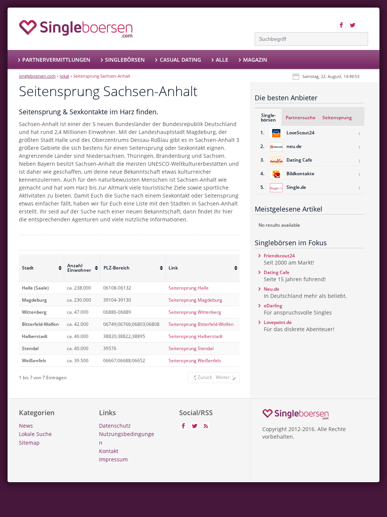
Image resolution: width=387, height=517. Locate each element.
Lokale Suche (35, 434)
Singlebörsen (125, 59)
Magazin (255, 59)
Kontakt (108, 451)
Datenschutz (115, 425)
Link (173, 268)
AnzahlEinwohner (79, 267)
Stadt (28, 268)
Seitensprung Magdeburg (195, 300)
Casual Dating (180, 59)
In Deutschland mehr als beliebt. (305, 292)
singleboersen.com (37, 76)
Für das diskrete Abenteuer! (299, 326)
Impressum (113, 459)
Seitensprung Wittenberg (195, 312)
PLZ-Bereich (117, 268)
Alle (222, 59)
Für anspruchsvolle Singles (298, 309)
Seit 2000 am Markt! (289, 259)
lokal (64, 76)
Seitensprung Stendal (191, 348)
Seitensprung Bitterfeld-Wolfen (201, 324)
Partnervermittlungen (56, 59)
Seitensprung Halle (189, 288)
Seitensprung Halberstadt (196, 336)
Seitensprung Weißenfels (195, 360)
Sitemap (29, 442)
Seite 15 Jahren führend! (295, 276)
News (26, 425)
